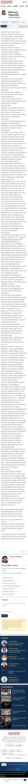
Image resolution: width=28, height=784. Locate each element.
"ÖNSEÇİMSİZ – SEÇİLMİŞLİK (17, 658)
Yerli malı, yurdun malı (9, 583)
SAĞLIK (4, 753)
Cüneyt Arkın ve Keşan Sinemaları (12, 573)
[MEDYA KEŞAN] (6, 2)
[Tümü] (26, 638)
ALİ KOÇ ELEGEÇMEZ (14, 17)
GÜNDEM (11, 751)
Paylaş (4, 26)
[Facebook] (5, 745)
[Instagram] (14, 745)
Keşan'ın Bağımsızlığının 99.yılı (12, 586)
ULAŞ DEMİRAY (13, 641)
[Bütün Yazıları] (26, 565)
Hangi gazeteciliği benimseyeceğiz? (14, 680)
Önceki (4, 552)
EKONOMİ (19, 751)
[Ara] (23, 2)
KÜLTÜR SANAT (21, 755)
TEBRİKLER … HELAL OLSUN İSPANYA (17, 672)
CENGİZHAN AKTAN (14, 664)
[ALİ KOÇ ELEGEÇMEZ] (3, 12)
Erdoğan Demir (13, 648)
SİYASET (4, 751)
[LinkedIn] (17, 745)
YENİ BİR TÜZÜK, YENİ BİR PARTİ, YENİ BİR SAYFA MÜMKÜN (16, 644)
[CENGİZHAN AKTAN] (4, 664)
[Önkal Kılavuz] (4, 657)
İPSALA (22, 6)
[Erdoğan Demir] (4, 650)
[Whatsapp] (22, 745)
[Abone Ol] (22, 26)
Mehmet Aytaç (13, 677)
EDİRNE (15, 6)
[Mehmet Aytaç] (4, 679)
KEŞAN (9, 6)
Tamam (3, 776)
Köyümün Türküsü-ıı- (9, 591)
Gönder (4, 615)
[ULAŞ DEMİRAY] (4, 643)
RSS (4, 764)
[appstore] (9, 758)
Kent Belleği (12, 666)
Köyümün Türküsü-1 (9, 594)
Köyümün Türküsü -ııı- (9, 588)
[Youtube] (19, 745)
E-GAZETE (11, 750)
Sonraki (23, 552)
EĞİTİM (11, 753)
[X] (8, 745)
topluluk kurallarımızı (16, 620)
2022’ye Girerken (8, 577)
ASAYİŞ (3, 6)
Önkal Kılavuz (13, 656)
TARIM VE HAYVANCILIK (8, 755)
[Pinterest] (11, 745)
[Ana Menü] (25, 2)
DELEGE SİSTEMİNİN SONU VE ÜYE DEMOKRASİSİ (17, 651)
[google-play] (17, 758)
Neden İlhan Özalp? (8, 580)
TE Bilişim (17, 769)
